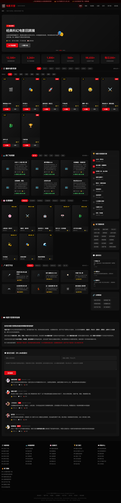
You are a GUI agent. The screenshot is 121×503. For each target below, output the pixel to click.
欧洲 (54, 74)
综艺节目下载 (97, 307)
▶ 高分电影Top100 (79, 451)
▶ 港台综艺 (53, 464)
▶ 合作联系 (101, 464)
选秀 (59, 265)
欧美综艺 (53, 265)
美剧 (40, 155)
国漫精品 (40, 200)
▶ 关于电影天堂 (102, 461)
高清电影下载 (107, 300)
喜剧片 (51, 68)
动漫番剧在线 (107, 303)
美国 (32, 74)
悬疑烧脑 (96, 236)
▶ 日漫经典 (53, 453)
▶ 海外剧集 (29, 464)
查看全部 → (116, 68)
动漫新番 (111, 240)
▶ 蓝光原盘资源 (6, 487)
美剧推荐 (96, 240)
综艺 (103, 6)
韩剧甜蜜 (104, 240)
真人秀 (65, 265)
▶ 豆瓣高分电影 (6, 484)
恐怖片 (64, 68)
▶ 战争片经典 (5, 461)
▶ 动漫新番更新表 (6, 479)
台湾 (26, 74)
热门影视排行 (107, 307)
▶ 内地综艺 (53, 458)
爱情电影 (105, 233)
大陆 (15, 74)
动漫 (98, 6)
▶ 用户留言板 (77, 461)
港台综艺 (45, 265)
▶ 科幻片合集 (5, 453)
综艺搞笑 (104, 243)
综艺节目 (64, 495)
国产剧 (34, 155)
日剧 (51, 155)
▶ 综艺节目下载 (6, 482)
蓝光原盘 (96, 247)
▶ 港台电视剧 (29, 458)
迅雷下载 (104, 247)
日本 (43, 74)
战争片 (77, 68)
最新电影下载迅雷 (22, 343)
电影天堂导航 (97, 300)
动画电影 (104, 236)
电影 (86, 6)
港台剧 (57, 155)
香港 (21, 74)
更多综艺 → (85, 265)
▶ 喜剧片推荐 (5, 451)
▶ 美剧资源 (29, 451)
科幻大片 (113, 229)
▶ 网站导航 (77, 464)
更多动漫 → (85, 200)
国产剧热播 (112, 236)
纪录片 (83, 68)
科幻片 (58, 68)
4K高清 (111, 243)
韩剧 (46, 155)
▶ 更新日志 (101, 458)
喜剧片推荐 (105, 229)
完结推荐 (32, 200)
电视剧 (92, 6)
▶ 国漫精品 (53, 451)
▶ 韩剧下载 (29, 453)
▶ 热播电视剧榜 (78, 453)
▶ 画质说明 (101, 453)
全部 (39, 68)
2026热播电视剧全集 (47, 343)
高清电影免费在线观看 (34, 343)
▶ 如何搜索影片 (102, 451)
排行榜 (109, 6)
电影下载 (46, 495)
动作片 (45, 68)
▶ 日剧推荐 (29, 456)
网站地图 (82, 495)
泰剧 (63, 155)
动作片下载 (96, 229)
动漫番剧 (58, 495)
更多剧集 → (85, 155)
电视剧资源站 (97, 303)
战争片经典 (113, 233)
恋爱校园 (62, 200)
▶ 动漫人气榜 (77, 456)
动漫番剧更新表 (58, 343)
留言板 (116, 6)
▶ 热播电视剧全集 (6, 477)
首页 (80, 6)
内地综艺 (30, 265)
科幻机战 (70, 200)
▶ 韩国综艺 (53, 461)
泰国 (48, 74)
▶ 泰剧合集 (29, 461)
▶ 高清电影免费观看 (7, 474)
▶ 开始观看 (12, 45)
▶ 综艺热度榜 (77, 458)
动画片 (90, 68)
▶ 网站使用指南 (102, 448)
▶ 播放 (6, 109)
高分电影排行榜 (78, 343)
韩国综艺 (38, 265)
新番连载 (24, 200)
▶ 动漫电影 (53, 456)
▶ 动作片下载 (5, 448)
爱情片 (70, 68)
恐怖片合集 (96, 233)
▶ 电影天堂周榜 (78, 448)
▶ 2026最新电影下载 (7, 471)
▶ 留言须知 (101, 456)
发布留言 (10, 373)
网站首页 (39, 495)
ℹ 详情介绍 (25, 45)
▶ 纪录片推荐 (5, 464)
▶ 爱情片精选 (5, 458)
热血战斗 (55, 200)
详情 (15, 109)
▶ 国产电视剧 (29, 448)
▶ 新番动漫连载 (54, 448)
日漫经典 (47, 200)
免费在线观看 (112, 247)
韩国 (37, 74)
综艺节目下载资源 (68, 343)
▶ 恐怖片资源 (5, 456)
